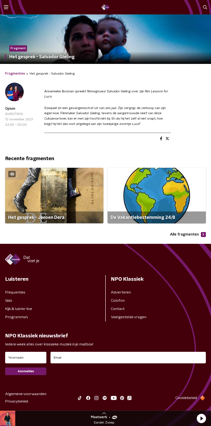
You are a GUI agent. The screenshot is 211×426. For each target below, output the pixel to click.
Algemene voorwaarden (25, 394)
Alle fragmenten (184, 234)
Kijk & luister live (18, 309)
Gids (8, 301)
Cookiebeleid (186, 398)
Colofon (118, 301)
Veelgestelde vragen (128, 317)
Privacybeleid (16, 401)
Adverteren (121, 292)
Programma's (16, 317)
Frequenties (15, 292)
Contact (118, 309)
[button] (201, 418)
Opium (10, 108)
